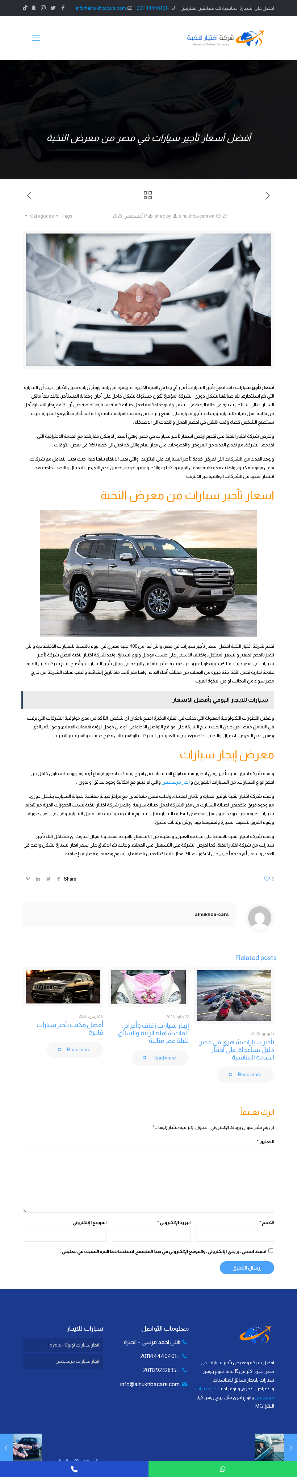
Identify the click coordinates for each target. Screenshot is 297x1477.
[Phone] (74, 1469)
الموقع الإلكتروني (89, 1222)
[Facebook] (63, 8)
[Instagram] (43, 8)
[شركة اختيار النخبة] (226, 38)
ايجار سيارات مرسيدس (77, 1361)
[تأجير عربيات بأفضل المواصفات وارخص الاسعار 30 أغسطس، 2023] (6, 1448)
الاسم (266, 1222)
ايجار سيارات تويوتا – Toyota (72, 1345)
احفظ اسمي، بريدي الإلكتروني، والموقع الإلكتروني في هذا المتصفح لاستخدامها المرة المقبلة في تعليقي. (163, 1251)
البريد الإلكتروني (174, 1222)
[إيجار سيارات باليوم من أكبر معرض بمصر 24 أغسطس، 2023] (290, 1448)
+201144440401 (153, 8)
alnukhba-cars (193, 216)
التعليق (265, 1141)
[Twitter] (53, 8)
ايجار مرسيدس (176, 782)
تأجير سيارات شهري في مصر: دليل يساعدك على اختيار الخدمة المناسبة (236, 1050)
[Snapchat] (33, 8)
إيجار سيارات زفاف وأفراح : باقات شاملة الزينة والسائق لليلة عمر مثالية (153, 1033)
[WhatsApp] (222, 1469)
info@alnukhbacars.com (101, 8)
